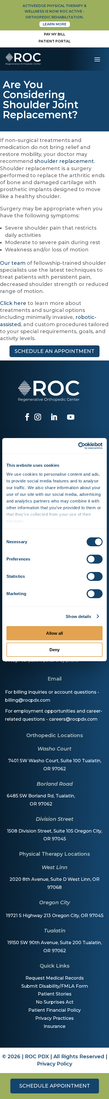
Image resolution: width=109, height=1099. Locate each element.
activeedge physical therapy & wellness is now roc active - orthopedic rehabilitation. (54, 11)
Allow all (54, 633)
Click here (13, 303)
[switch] (95, 559)
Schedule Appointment (54, 1086)
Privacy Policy (54, 1064)
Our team (12, 263)
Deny (54, 649)
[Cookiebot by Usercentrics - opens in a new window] (78, 445)
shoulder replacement (64, 161)
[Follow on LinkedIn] (54, 417)
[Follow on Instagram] (37, 417)
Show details (78, 616)
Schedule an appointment (54, 351)
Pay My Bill (54, 34)
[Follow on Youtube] (70, 417)
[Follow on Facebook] (27, 417)
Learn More (55, 24)
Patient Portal (54, 41)
